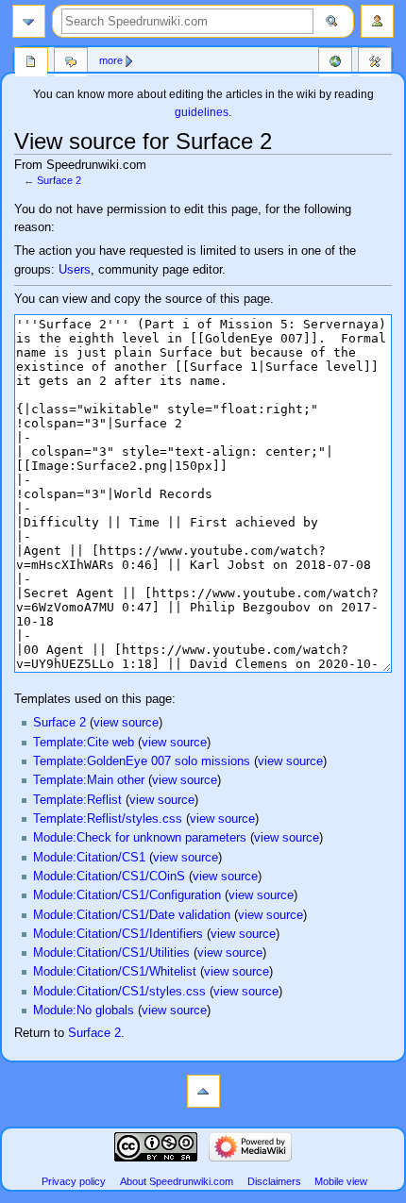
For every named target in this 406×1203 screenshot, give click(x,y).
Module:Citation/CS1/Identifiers (118, 934)
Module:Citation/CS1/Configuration (127, 895)
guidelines (201, 112)
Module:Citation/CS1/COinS (109, 876)
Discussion (71, 63)
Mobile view (340, 1181)
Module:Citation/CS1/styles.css (119, 991)
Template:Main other (88, 780)
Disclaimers (274, 1181)
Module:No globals (83, 1010)
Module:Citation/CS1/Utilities (111, 953)
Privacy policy (74, 1181)
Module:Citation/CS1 (89, 857)
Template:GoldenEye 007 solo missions (141, 761)
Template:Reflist (77, 800)
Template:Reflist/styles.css (107, 819)
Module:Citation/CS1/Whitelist (114, 971)
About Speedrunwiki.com (176, 1181)
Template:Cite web (83, 742)
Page (31, 63)
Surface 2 (59, 180)
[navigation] (28, 21)
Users (75, 269)
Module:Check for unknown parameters (139, 837)
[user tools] (377, 21)
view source (126, 722)
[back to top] (203, 1091)
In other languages (335, 63)
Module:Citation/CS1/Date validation (131, 915)
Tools (375, 63)
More (111, 60)
